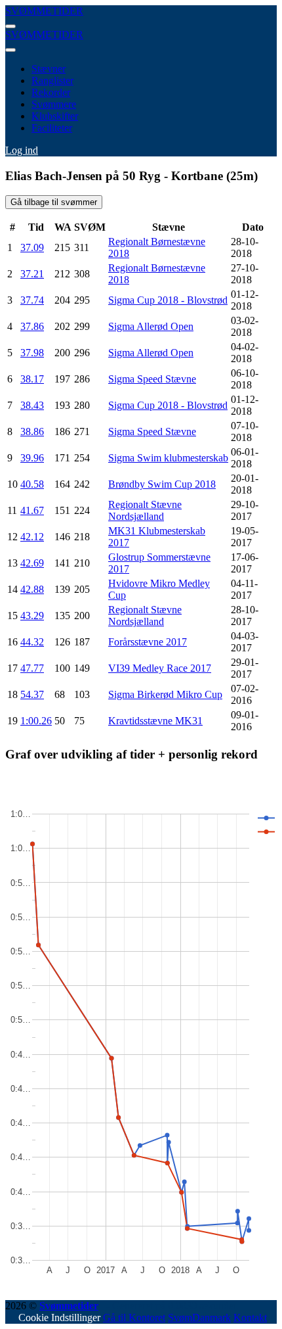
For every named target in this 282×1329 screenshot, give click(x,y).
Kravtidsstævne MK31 (155, 720)
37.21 (32, 273)
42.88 (32, 589)
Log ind (21, 150)
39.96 (32, 457)
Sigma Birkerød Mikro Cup (165, 694)
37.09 (32, 247)
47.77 (32, 668)
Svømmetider (68, 1305)
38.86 (32, 431)
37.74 (32, 300)
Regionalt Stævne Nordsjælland (145, 510)
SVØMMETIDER (44, 10)
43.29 (32, 615)
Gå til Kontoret (134, 1317)
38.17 (32, 379)
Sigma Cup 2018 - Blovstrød (168, 300)
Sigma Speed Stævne (152, 379)
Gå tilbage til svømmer (53, 202)
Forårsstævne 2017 (147, 641)
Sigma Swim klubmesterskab (168, 457)
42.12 (32, 536)
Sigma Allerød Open (150, 326)
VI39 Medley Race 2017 (159, 668)
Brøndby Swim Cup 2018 (162, 484)
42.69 (32, 563)
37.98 (32, 352)
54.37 (32, 694)
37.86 (32, 326)
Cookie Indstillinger (59, 1317)
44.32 (32, 641)
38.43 (32, 405)
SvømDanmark (199, 1317)
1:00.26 (36, 720)
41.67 (32, 510)
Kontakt (250, 1317)
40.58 (32, 484)
